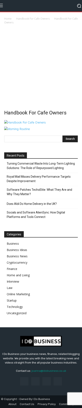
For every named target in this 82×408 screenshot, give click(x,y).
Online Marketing (18, 294)
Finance (12, 269)
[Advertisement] (41, 68)
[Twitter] (58, 381)
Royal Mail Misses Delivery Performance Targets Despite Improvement (39, 179)
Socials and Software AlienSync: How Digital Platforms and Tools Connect (36, 215)
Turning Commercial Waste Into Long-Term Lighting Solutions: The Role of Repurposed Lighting (41, 166)
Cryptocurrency (17, 262)
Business (13, 244)
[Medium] (46, 381)
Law (9, 288)
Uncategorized (16, 313)
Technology (15, 307)
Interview (13, 281)
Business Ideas (17, 250)
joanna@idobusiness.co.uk (49, 370)
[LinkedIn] (35, 381)
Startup (12, 300)
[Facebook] (24, 381)
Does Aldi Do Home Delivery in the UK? (32, 203)
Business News (17, 256)
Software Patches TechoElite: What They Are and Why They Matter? (39, 192)
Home (8, 18)
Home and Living (18, 275)
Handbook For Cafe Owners (33, 18)
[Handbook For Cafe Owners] (25, 122)
